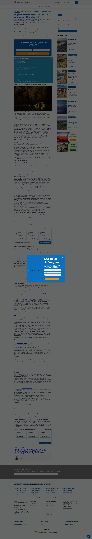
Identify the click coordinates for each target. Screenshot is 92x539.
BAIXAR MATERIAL (52, 279)
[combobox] (45, 275)
